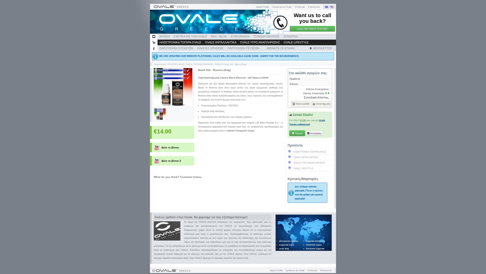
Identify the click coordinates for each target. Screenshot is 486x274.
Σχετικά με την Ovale (281, 7)
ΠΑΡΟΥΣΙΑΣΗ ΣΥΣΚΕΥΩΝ (176, 48)
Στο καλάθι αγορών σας (308, 73)
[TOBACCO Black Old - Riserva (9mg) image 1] (173, 105)
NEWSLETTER (322, 48)
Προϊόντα (295, 145)
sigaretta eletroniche (315, 241)
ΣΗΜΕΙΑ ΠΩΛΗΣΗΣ (266, 36)
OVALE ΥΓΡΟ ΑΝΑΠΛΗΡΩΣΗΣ (260, 42)
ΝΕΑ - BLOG (219, 36)
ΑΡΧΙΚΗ (164, 36)
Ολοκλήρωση (323, 104)
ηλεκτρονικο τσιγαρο (288, 241)
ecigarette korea (286, 245)
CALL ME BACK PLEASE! (312, 28)
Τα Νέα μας (300, 7)
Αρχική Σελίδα (262, 7)
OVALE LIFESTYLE (296, 42)
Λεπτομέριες (315, 133)
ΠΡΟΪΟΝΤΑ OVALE (175, 64)
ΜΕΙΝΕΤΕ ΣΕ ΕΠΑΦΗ (281, 48)
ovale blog (284, 249)
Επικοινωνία (314, 7)
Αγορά (298, 133)
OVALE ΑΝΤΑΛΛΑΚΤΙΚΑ (220, 42)
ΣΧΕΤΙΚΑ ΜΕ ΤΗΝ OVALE (190, 36)
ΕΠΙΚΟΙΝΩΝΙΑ (240, 36)
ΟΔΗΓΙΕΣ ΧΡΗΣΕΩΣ (210, 48)
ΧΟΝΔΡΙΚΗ (290, 36)
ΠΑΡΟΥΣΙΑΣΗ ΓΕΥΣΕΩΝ (243, 48)
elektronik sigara (314, 245)
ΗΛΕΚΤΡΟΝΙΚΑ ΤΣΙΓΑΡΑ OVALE (180, 42)
